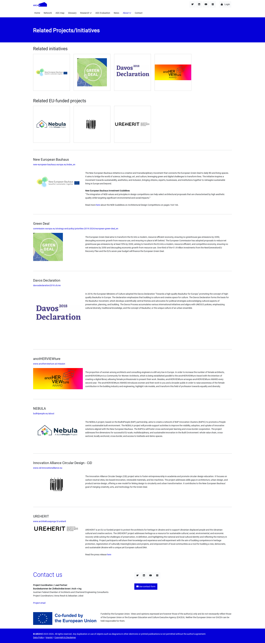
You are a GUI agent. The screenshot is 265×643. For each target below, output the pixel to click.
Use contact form (146, 586)
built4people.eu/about (43, 413)
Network (48, 13)
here (98, 205)
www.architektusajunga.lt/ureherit (49, 521)
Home (37, 13)
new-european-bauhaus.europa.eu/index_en (54, 164)
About (126, 13)
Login (227, 4)
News (116, 13)
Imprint (49, 637)
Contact (138, 13)
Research (84, 13)
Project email (39, 603)
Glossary (72, 13)
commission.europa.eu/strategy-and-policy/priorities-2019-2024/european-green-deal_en (75, 228)
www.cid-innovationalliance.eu (47, 468)
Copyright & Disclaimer (65, 637)
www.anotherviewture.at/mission (49, 364)
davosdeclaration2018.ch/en (47, 285)
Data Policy (38, 637)
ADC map (60, 13)
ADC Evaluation (102, 13)
